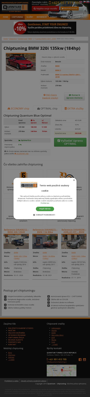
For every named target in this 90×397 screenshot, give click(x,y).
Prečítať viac (45, 203)
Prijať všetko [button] (45, 209)
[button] (45, 215)
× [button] (74, 180)
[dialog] (45, 198)
